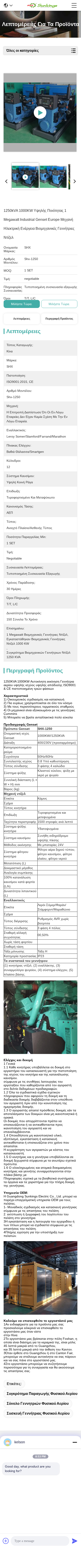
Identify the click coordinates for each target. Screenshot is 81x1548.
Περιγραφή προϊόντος (59, 318)
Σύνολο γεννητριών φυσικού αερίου (38, 1403)
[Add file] (6, 1541)
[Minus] (74, 1442)
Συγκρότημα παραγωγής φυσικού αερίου (42, 1394)
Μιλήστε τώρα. (21, 304)
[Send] (74, 1541)
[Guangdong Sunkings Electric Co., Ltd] (42, 5)
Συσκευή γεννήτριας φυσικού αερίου (38, 1413)
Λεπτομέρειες (21, 318)
